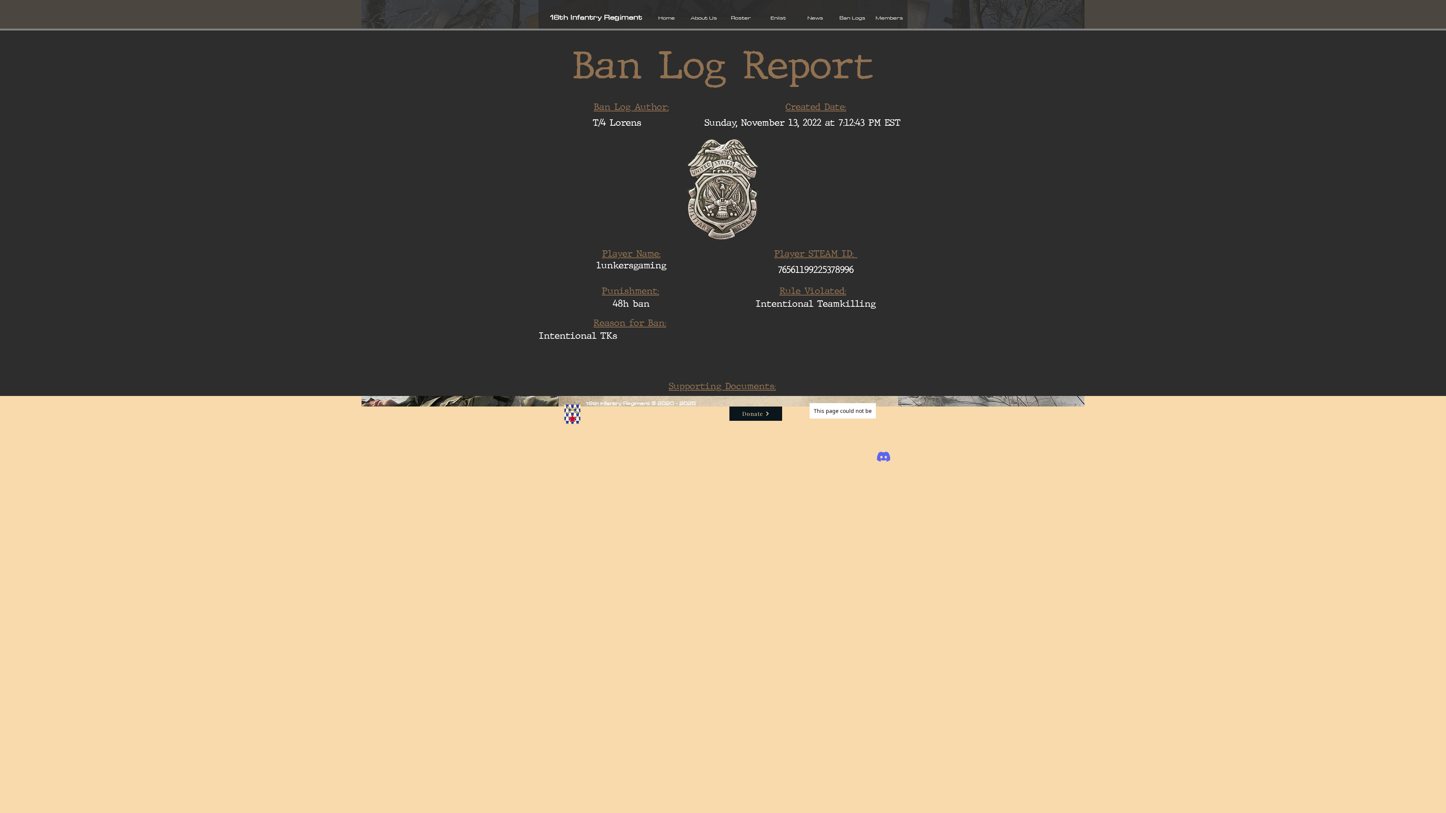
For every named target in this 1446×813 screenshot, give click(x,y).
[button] (703, 18)
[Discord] (883, 456)
